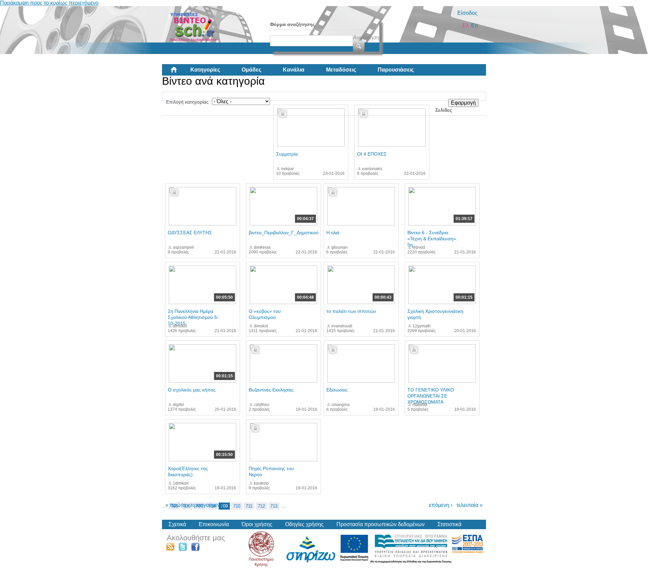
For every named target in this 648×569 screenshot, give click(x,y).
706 (186, 506)
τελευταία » (469, 505)
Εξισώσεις (337, 389)
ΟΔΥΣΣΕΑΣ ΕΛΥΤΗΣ (190, 232)
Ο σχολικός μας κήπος (192, 389)
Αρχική (179, 72)
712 (261, 506)
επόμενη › (440, 505)
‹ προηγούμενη (205, 505)
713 (273, 506)
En (474, 25)
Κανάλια (293, 70)
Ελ (465, 25)
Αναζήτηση (366, 37)
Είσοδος (467, 13)
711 (249, 506)
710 (236, 506)
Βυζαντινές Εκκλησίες (271, 389)
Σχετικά (177, 524)
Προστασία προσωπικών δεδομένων (380, 524)
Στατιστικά (449, 524)
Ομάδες (251, 70)
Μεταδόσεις (341, 70)
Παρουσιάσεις (396, 70)
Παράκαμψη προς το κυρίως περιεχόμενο (49, 3)
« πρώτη (175, 505)
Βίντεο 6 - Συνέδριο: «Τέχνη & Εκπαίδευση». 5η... (432, 238)
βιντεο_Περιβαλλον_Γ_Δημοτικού (284, 232)
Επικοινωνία (214, 524)
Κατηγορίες (205, 70)
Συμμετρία (287, 154)
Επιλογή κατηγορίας (187, 102)
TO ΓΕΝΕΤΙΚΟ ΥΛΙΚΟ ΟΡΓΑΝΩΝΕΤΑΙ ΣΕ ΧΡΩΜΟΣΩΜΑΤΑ (430, 396)
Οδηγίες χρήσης (304, 524)
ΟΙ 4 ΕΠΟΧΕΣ (372, 154)
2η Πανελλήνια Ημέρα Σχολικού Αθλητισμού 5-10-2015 (193, 317)
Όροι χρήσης (257, 524)
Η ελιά (332, 232)
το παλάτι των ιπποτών (351, 311)
